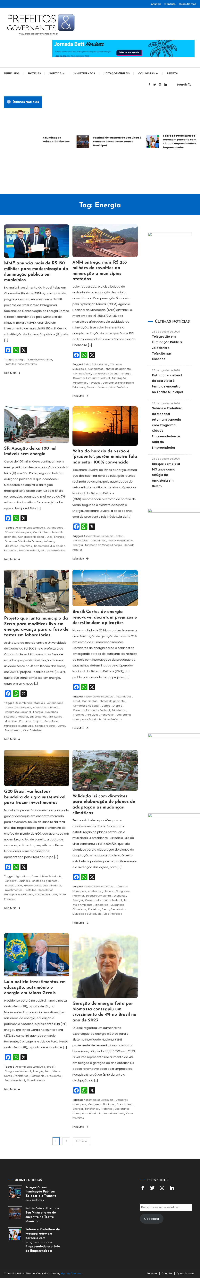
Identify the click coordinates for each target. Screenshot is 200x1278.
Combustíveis (82, 373)
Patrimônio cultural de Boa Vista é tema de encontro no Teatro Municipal (106, 141)
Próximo (81, 1141)
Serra (61, 726)
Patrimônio (38, 1076)
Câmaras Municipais (18, 532)
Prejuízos (92, 715)
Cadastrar (151, 1219)
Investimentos (84, 73)
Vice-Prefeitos (27, 364)
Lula (47, 1071)
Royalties (94, 383)
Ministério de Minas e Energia (103, 545)
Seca (105, 909)
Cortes (106, 706)
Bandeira (10, 881)
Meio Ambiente (82, 905)
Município (11, 721)
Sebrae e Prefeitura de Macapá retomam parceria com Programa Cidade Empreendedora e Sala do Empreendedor (42, 1240)
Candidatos (97, 540)
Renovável (107, 715)
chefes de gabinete (118, 369)
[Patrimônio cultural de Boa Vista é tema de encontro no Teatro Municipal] (15, 1213)
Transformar (13, 730)
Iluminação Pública (40, 359)
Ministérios (80, 383)
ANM (86, 364)
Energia (20, 359)
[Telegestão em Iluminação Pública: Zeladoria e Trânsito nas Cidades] (15, 1192)
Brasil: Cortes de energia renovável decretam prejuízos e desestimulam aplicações (104, 617)
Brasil (76, 701)
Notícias (34, 73)
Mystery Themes (71, 1273)
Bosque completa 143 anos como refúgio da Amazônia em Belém (166, 475)
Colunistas (146, 73)
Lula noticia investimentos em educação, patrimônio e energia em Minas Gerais (35, 987)
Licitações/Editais (117, 73)
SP (42, 550)
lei (125, 900)
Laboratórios (38, 716)
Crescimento (125, 1104)
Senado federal (97, 387)
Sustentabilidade (46, 894)
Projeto (37, 721)
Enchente (120, 896)
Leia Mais (10, 373)
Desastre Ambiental (98, 896)
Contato (170, 4)
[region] (149, 1245)
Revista (172, 73)
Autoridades (100, 364)
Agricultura (22, 876)
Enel (49, 537)
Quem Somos (187, 4)
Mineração (119, 378)
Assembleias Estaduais (30, 528)
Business (24, 881)
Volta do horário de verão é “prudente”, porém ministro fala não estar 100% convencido (104, 457)
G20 (19, 885)
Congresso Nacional (106, 373)
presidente (54, 1076)
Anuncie (156, 4)
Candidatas (95, 369)
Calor (119, 536)
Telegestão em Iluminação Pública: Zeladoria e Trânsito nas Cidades (167, 348)
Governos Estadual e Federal (91, 378)
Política (55, 73)
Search (182, 84)
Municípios (12, 73)
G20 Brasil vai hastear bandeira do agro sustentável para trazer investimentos (34, 797)
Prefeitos (10, 364)
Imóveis (49, 541)
